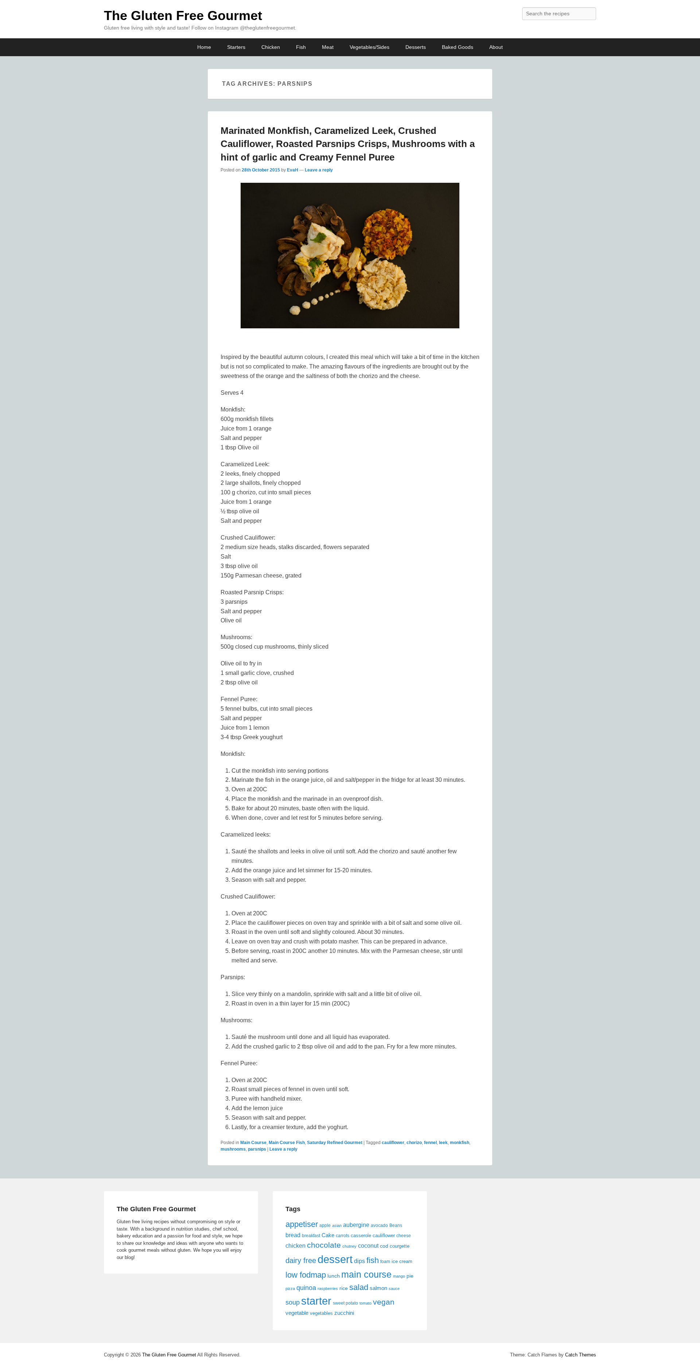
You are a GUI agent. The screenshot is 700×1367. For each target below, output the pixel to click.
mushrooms (233, 1149)
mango (399, 1276)
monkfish (459, 1142)
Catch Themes (580, 1355)
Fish (301, 47)
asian (337, 1225)
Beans (395, 1225)
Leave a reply (319, 170)
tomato (365, 1303)
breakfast (311, 1235)
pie (410, 1276)
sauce (394, 1288)
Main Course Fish (287, 1142)
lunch (333, 1276)
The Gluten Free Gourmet (183, 15)
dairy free (300, 1260)
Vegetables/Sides (369, 47)
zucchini (344, 1313)
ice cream (402, 1261)
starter (316, 1301)
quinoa (306, 1287)
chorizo (414, 1142)
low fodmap (305, 1274)
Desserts (415, 47)
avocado (379, 1225)
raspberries (328, 1288)
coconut (368, 1245)
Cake (328, 1235)
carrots (342, 1235)
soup (292, 1302)
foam (385, 1261)
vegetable (296, 1313)
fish (372, 1260)
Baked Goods (457, 47)
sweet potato (345, 1303)
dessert (335, 1259)
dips (359, 1261)
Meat (328, 47)
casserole (361, 1235)
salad (358, 1287)
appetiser (301, 1224)
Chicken (270, 47)
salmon (378, 1288)
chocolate (324, 1245)
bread (292, 1235)
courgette (399, 1246)
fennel (430, 1142)
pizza (290, 1288)
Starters (236, 47)
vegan (383, 1302)
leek (443, 1142)
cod (384, 1246)
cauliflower (393, 1142)
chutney (349, 1246)
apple (325, 1225)
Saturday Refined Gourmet (334, 1142)
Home (204, 47)
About (496, 47)
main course (366, 1274)
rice (343, 1288)
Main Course (253, 1142)
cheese (403, 1235)
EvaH (292, 170)
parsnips (257, 1149)
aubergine (356, 1224)
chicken (295, 1245)
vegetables (321, 1313)
